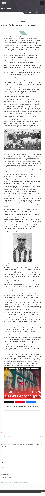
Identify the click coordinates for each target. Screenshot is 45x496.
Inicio (26, 12)
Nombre (5, 409)
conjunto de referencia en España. (12, 196)
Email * (5, 415)
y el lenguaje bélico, (27, 316)
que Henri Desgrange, (28, 284)
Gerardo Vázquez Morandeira (12, 29)
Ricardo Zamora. (7, 331)
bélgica (30, 12)
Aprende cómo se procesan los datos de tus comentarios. (14, 482)
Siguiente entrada (38, 436)
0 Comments (26, 29)
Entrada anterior (6, 436)
